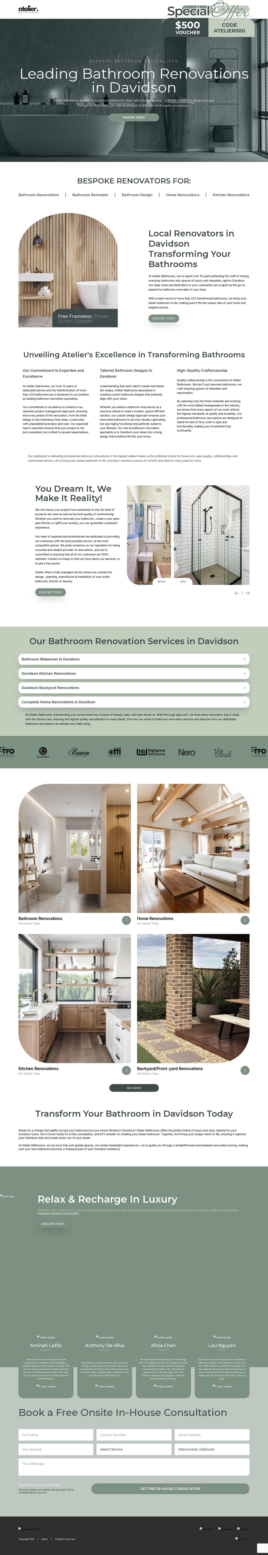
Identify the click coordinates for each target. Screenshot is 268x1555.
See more (134, 1088)
